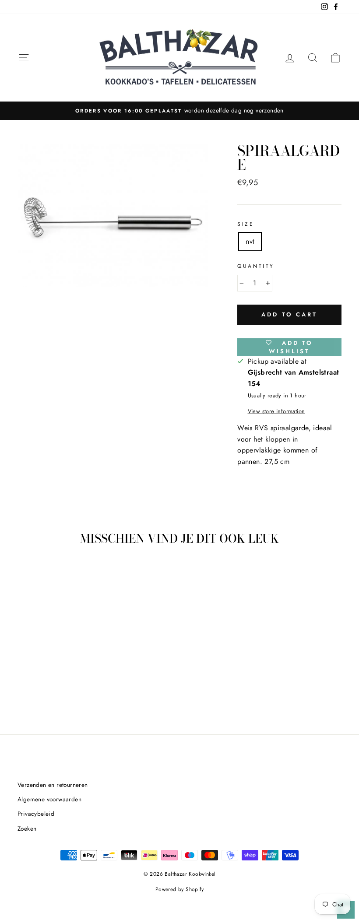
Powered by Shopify (179, 889)
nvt (250, 241)
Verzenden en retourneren (53, 784)
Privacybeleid (36, 813)
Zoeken (27, 828)
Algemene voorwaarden (49, 799)
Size (245, 224)
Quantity (256, 266)
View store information (276, 411)
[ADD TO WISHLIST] (63, 577)
